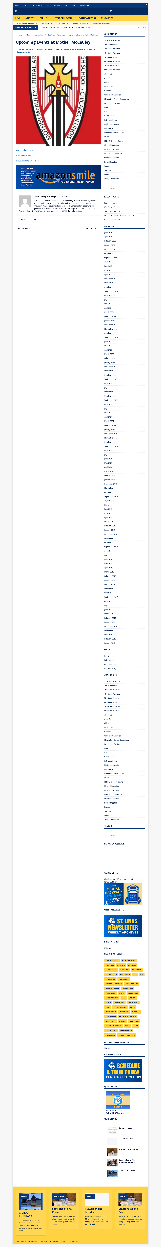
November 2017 (110, 588)
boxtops (121, 965)
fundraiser (110, 979)
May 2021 (108, 412)
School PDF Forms (115, 1113)
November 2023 (110, 329)
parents (135, 1012)
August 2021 (109, 404)
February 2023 (110, 358)
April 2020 (108, 467)
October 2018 (109, 542)
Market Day (119, 1002)
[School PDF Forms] (118, 1100)
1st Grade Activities (112, 40)
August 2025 (109, 262)
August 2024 (109, 295)
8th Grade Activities (112, 70)
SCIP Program (63, 23)
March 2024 (109, 312)
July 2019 (108, 505)
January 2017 (109, 622)
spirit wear (134, 1021)
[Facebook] (146, 5)
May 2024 (108, 303)
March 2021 (109, 421)
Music (106, 137)
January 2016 (109, 643)
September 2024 (111, 291)
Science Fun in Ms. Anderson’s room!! (119, 215)
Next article (92, 228)
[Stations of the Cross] (112, 1154)
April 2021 (108, 417)
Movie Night (111, 1012)
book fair (110, 965)
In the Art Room (110, 120)
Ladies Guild (133, 993)
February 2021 (110, 425)
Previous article (26, 228)
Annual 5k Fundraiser (101, 23)
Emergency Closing (112, 103)
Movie (132, 1007)
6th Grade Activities (65, 49)
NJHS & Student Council (114, 141)
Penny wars (111, 1016)
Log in (106, 656)
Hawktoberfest (112, 988)
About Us (30, 18)
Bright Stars (111, 970)
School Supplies (110, 162)
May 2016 (108, 634)
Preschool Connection (113, 153)
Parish (17, 5)
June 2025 (108, 266)
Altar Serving (109, 86)
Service (107, 166)
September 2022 (111, 379)
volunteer (110, 1035)
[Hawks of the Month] (97, 1205)
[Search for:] (124, 188)
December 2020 (110, 433)
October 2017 (109, 593)
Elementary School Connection (116, 99)
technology (111, 1030)
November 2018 (110, 538)
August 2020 (109, 450)
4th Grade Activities (112, 53)
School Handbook (111, 157)
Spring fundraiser (113, 1026)
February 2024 (110, 316)
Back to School (128, 960)
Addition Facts (112, 960)
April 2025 (108, 274)
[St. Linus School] (34, 11)
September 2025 (111, 257)
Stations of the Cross (113, 211)
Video (106, 174)
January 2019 (109, 530)
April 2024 (108, 308)
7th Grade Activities (83, 49)
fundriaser (123, 979)
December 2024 (110, 278)
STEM (136, 1026)
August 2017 (109, 601)
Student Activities (86, 18)
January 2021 (109, 429)
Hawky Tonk (128, 988)
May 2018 (108, 563)
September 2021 (111, 400)
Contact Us (107, 18)
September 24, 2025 (27, 49)
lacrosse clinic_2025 (24, 150)
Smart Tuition (70, 5)
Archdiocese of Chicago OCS (26, 23)
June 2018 (108, 559)
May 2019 (108, 513)
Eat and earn (111, 974)
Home (17, 18)
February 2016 (110, 639)
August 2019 (109, 500)
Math (108, 1007)
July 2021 (108, 408)
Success (107, 170)
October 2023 (109, 333)
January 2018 (109, 580)
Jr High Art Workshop (25, 155)
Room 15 (122, 1021)
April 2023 (108, 350)
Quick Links (110, 1021)
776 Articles (65, 196)
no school (124, 1012)
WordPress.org (110, 668)
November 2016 (110, 630)
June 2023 (108, 341)
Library (132, 998)
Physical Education (111, 145)
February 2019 (110, 526)
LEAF (123, 998)
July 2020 (108, 454)
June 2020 (108, 459)
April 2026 (108, 236)
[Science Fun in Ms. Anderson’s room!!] (112, 1165)
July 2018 (108, 555)
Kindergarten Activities (113, 124)
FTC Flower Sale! (111, 207)
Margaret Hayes (46, 49)
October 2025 (109, 253)
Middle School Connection (115, 132)
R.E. (26, 5)
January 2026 (109, 245)
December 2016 (110, 626)
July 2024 (108, 299)
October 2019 (109, 492)
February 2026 (110, 241)
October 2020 (109, 442)
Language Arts (112, 998)
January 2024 (109, 320)
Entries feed (109, 660)
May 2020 (108, 463)
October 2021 (109, 396)
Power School (85, 5)
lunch (108, 1002)
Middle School (120, 1007)
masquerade (133, 1002)
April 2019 (108, 517)
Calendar (107, 90)
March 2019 (109, 521)
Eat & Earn (136, 970)
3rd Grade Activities (112, 49)
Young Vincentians (111, 178)
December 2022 (110, 366)
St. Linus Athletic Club (40, 5)
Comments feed (110, 664)
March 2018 (109, 572)
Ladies (121, 993)
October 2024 (109, 287)
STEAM (127, 1026)
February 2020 (110, 475)
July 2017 (108, 605)
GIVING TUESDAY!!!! (112, 219)
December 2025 (110, 249)
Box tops (132, 965)
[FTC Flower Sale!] (112, 1143)
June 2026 (108, 232)
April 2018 (108, 567)
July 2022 (108, 387)
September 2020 (111, 446)
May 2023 (108, 345)
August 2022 (109, 383)
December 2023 (110, 324)
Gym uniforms (132, 984)
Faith (106, 107)
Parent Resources (63, 18)
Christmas (124, 970)
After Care (108, 78)
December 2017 (110, 584)
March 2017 (109, 614)
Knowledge (108, 128)
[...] (24, 1230)
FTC (106, 111)
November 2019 (110, 488)
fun (141, 974)
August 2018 (109, 551)
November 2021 (110, 391)
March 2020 (109, 471)
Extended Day (47, 23)
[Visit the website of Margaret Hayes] (35, 219)
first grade (125, 974)
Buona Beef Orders (80, 23)
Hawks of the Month (94, 1210)
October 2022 (109, 375)
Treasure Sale (126, 1030)
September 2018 (111, 547)
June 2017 (108, 609)
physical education (127, 1016)
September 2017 (111, 597)
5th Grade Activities (112, 57)
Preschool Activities (112, 149)
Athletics (44, 18)
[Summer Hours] (112, 1133)
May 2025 (108, 270)
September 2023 (111, 337)
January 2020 (109, 480)
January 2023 (109, 362)
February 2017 (110, 618)
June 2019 (108, 509)
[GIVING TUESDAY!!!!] (112, 1175)
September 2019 (111, 496)
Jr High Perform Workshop (27, 161)
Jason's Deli (110, 993)
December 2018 (110, 534)
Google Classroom (114, 984)
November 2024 (110, 283)
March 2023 (109, 354)
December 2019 (110, 484)
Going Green (109, 116)
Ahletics (107, 82)
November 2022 (110, 370)
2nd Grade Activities (112, 44)
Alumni (57, 5)
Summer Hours (110, 203)
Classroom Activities (35, 35)
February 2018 (110, 576)
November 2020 (110, 438)
